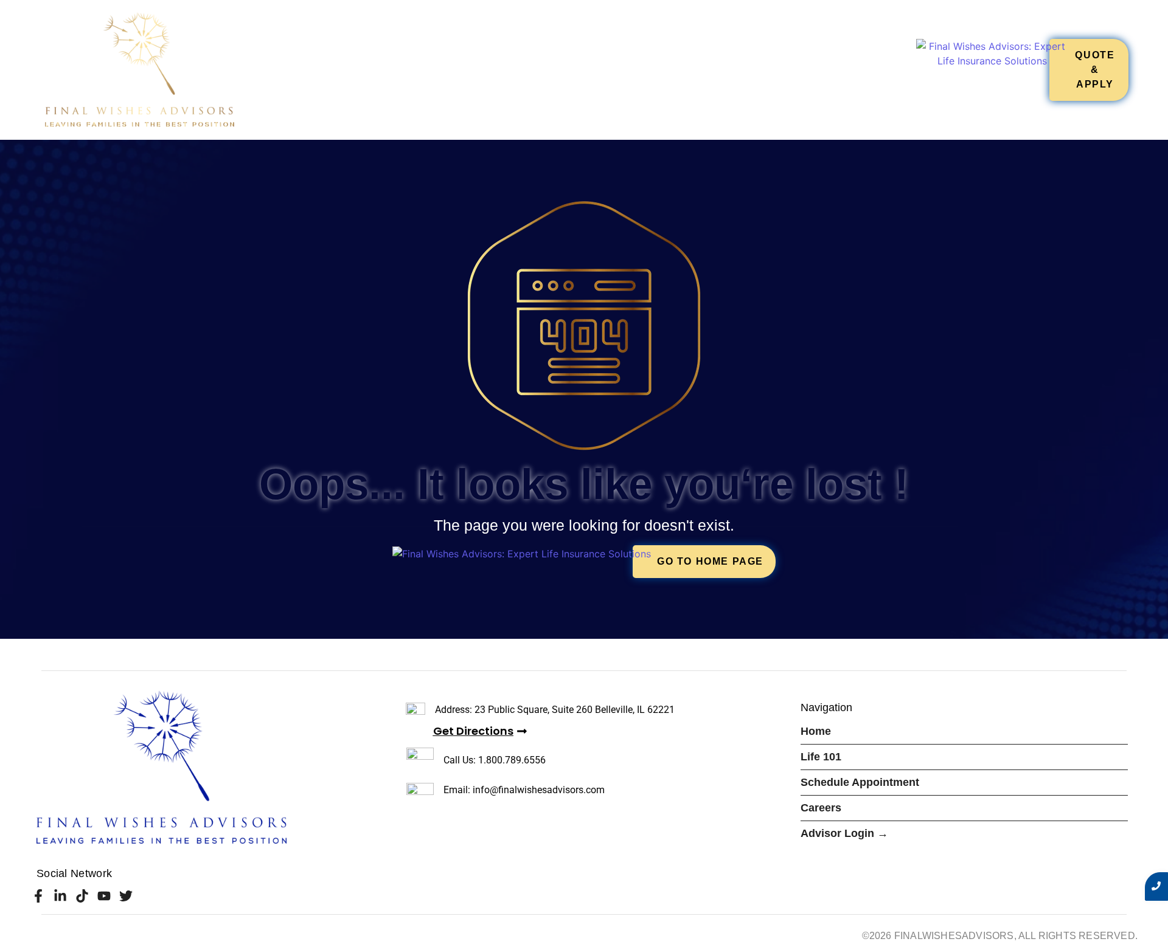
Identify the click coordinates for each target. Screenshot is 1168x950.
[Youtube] (104, 895)
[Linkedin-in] (60, 895)
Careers (832, 69)
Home (564, 69)
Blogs (891, 69)
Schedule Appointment (722, 69)
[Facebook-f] (38, 895)
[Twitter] (126, 895)
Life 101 (616, 69)
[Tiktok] (81, 895)
